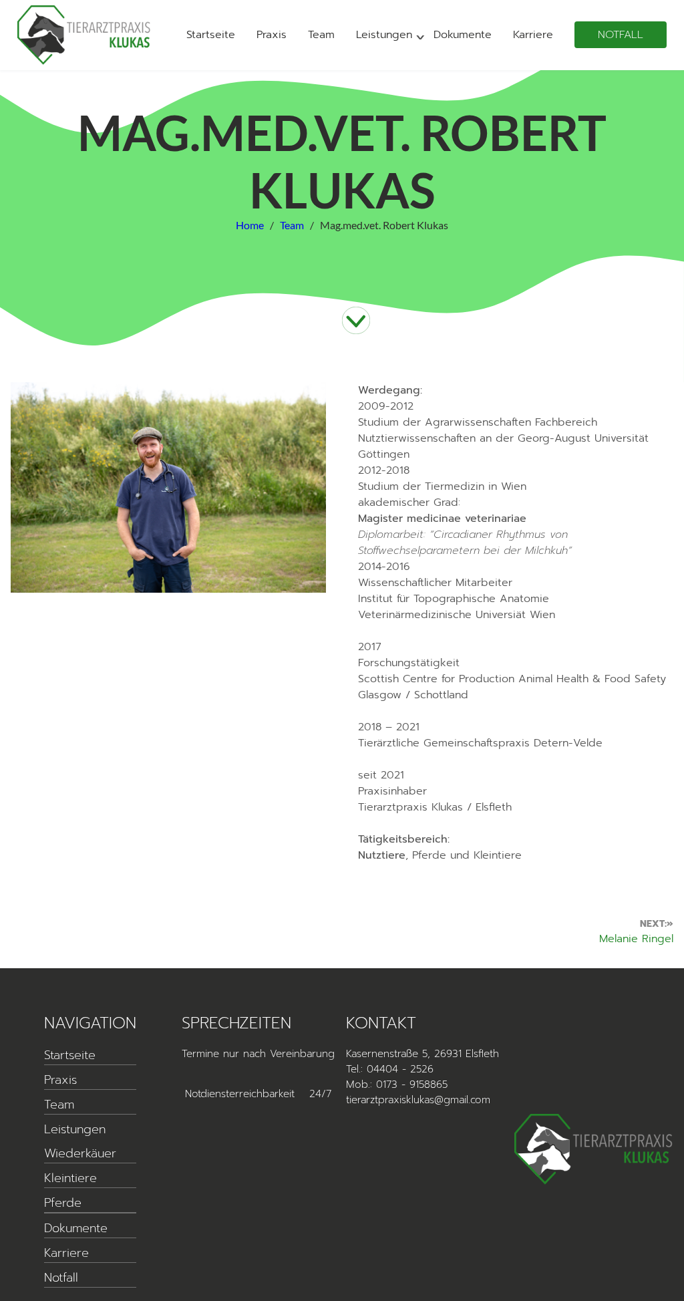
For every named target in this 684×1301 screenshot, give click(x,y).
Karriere (533, 35)
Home (250, 225)
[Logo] (84, 35)
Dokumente (463, 35)
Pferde (62, 1202)
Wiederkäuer (80, 1153)
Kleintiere (70, 1178)
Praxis (271, 35)
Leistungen (384, 35)
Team (321, 35)
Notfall (620, 35)
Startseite (210, 35)
